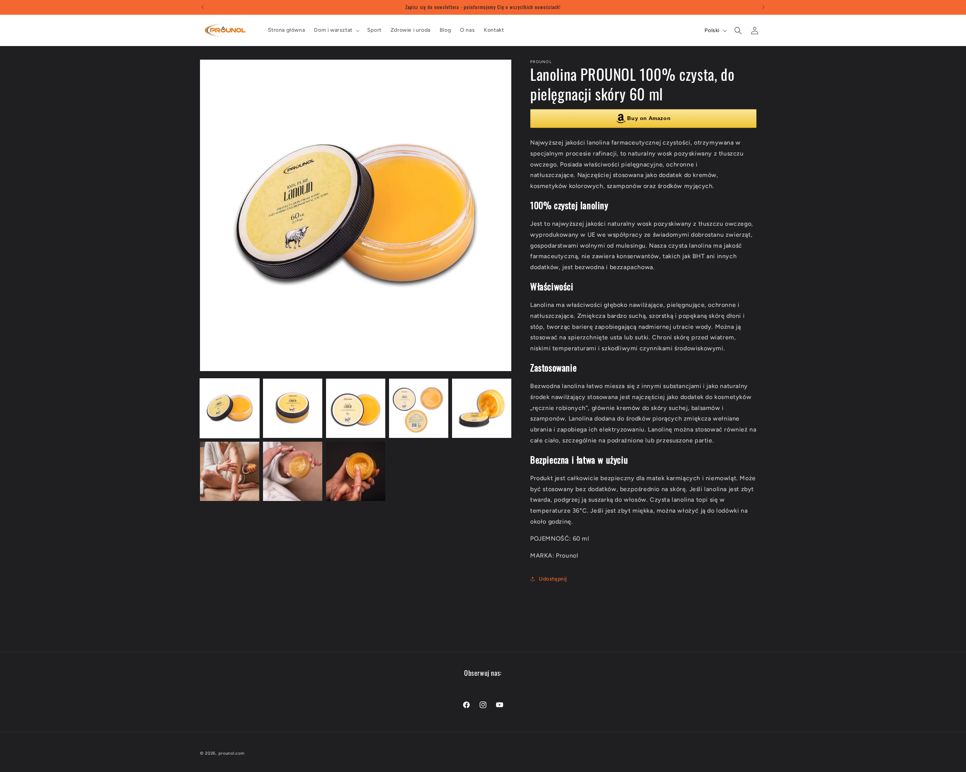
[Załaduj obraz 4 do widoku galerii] (418, 408)
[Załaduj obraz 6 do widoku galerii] (229, 471)
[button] (335, 30)
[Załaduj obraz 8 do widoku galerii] (355, 471)
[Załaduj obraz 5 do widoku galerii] (481, 408)
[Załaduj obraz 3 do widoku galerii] (355, 408)
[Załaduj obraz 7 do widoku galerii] (292, 471)
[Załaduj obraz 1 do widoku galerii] (229, 408)
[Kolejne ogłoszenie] (763, 7)
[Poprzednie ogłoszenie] (202, 7)
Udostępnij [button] (553, 579)
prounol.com (231, 753)
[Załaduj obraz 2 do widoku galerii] (292, 408)
